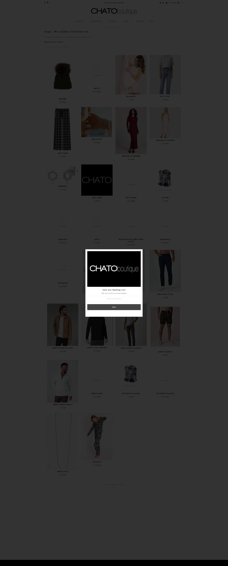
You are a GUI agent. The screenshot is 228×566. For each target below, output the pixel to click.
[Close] (140, 251)
